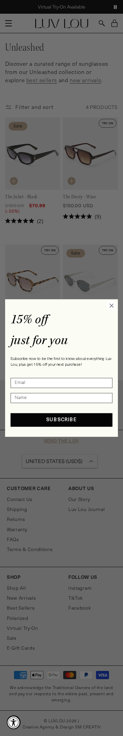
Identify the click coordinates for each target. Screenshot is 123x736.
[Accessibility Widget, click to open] (13, 722)
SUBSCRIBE (61, 420)
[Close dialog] (111, 305)
